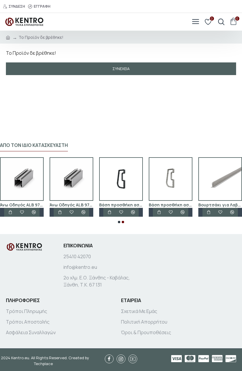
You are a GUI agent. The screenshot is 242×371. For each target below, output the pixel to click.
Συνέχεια (121, 68)
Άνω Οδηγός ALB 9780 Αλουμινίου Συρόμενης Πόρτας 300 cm (111, 205)
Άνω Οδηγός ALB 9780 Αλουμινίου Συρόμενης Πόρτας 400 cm (161, 205)
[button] (119, 222)
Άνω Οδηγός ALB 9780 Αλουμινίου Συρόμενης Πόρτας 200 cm (62, 205)
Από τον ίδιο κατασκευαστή (34, 145)
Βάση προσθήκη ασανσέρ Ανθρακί (211, 205)
